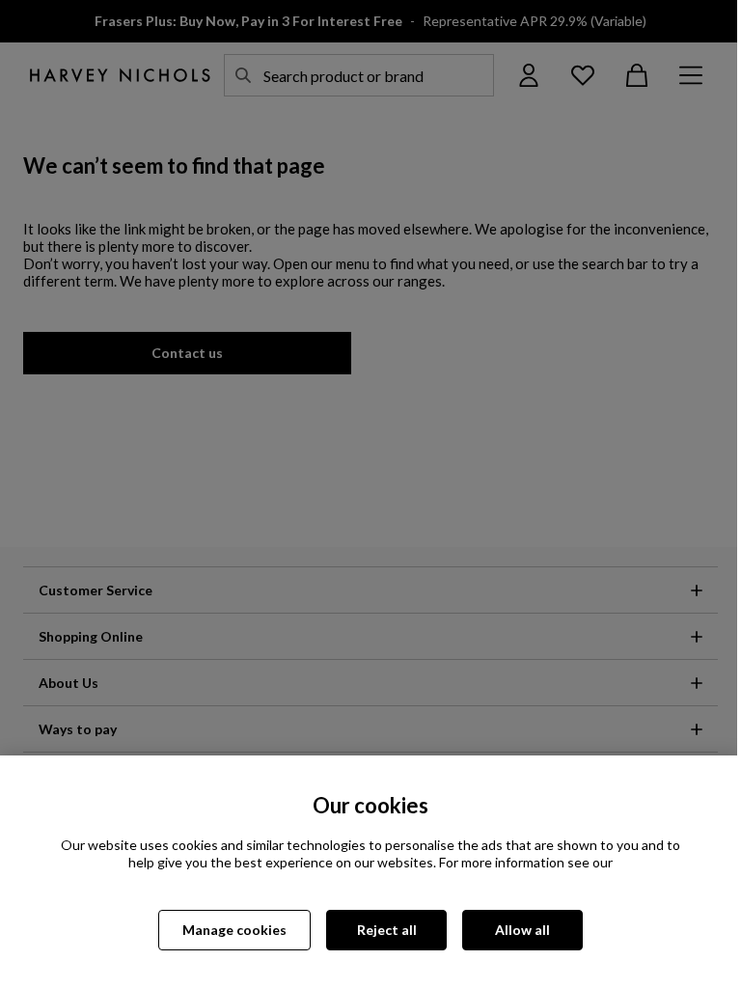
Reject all (387, 929)
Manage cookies (234, 929)
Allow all (522, 929)
